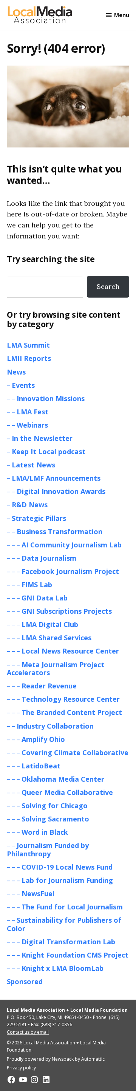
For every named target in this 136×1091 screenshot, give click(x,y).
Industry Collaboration (55, 725)
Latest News (33, 464)
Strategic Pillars (39, 518)
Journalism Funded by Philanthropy (48, 849)
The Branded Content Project (72, 712)
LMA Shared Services (56, 637)
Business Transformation (59, 531)
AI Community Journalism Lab (72, 544)
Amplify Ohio (43, 739)
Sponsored (25, 981)
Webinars (32, 425)
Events (23, 385)
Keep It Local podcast (48, 451)
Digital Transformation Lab (68, 941)
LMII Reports (29, 358)
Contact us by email (28, 1032)
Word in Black (45, 832)
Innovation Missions (51, 398)
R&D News (30, 504)
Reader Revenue (49, 685)
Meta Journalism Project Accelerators (55, 668)
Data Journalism (49, 558)
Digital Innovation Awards (61, 491)
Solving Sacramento (55, 818)
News (16, 371)
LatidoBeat (41, 765)
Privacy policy (21, 1067)
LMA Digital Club (50, 624)
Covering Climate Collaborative (75, 752)
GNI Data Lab (45, 597)
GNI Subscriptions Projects (67, 611)
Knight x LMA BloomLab (63, 968)
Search (108, 286)
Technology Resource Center (71, 699)
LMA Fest (32, 411)
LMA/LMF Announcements (56, 478)
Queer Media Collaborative (67, 792)
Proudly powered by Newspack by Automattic (56, 1059)
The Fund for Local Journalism (72, 906)
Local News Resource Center (70, 650)
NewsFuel (38, 893)
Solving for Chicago (55, 805)
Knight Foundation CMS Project (75, 954)
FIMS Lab (37, 584)
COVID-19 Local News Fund (67, 867)
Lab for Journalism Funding (67, 880)
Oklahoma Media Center (63, 779)
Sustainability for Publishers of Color (64, 924)
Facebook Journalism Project (70, 571)
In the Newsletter (42, 438)
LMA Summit (28, 345)
